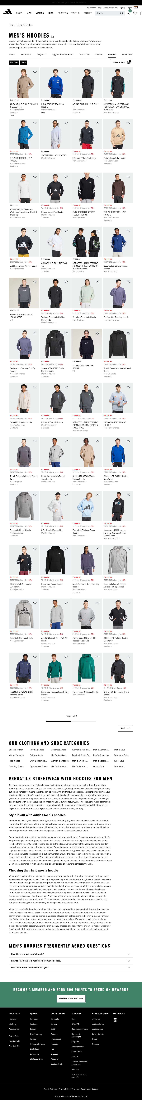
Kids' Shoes (14, 761)
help (99, 8)
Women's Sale (121, 755)
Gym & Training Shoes (37, 761)
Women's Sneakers (60, 761)
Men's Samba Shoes (78, 766)
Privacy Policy (64, 1089)
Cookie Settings (50, 1089)
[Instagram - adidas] (123, 1020)
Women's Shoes (16, 755)
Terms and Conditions (81, 1089)
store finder (91, 8)
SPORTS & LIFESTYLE (68, 13)
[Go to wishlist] (135, 13)
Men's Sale (119, 750)
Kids (50, 13)
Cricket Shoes (36, 755)
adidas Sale (98, 766)
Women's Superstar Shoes (122, 766)
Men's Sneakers (58, 755)
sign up (122, 8)
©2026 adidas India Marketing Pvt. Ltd (71, 1096)
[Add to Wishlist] (35, 72)
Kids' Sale (119, 761)
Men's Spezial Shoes (99, 761)
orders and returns (111, 8)
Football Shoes (37, 750)
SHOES (19, 13)
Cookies (95, 1089)
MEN (29, 13)
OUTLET (88, 13)
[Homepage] (7, 12)
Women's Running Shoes (81, 750)
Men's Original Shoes (79, 761)
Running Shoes (16, 766)
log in (130, 8)
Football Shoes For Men (81, 755)
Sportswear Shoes (39, 766)
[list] (71, 55)
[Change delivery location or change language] (136, 8)
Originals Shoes (58, 750)
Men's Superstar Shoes (101, 755)
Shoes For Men (16, 750)
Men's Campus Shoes (100, 750)
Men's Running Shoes (58, 766)
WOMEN (40, 13)
